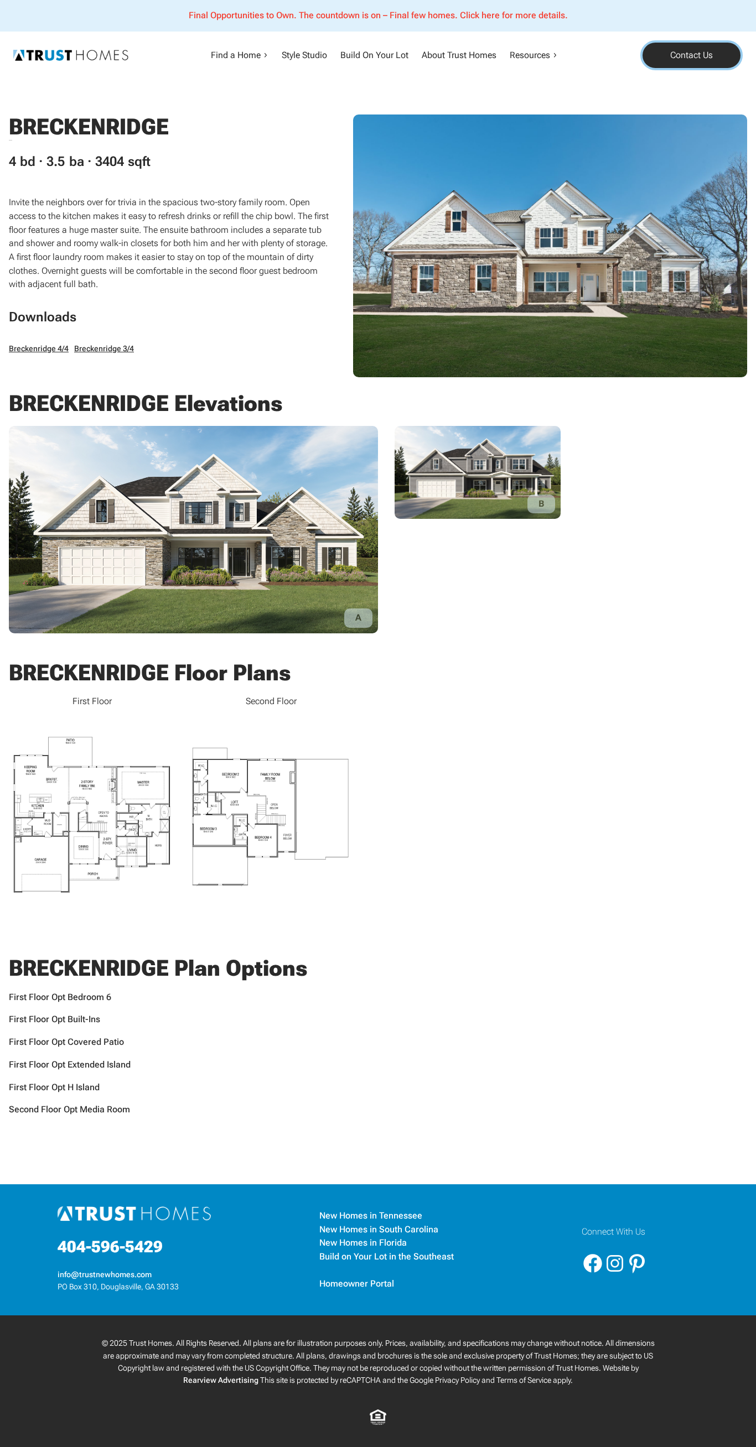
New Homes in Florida (363, 1242)
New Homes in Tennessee (370, 1215)
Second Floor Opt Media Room (69, 1109)
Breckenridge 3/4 (104, 348)
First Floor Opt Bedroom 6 (60, 997)
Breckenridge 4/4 (39, 348)
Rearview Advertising (220, 1380)
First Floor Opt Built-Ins (54, 1019)
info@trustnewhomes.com (105, 1274)
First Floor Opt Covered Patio (66, 1042)
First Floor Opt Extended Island (70, 1064)
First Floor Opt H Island (54, 1087)
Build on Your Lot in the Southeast (386, 1256)
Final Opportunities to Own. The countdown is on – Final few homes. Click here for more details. (378, 15)
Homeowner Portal (356, 1283)
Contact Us (691, 55)
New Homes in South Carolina (378, 1229)
